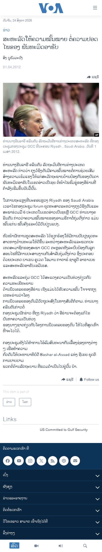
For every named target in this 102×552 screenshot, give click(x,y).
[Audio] (60, 546)
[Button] (93, 77)
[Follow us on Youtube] (19, 460)
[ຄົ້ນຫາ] (85, 546)
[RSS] (52, 460)
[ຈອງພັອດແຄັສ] (75, 460)
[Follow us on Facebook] (7, 460)
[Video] (36, 546)
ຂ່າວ (6, 30)
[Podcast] (64, 460)
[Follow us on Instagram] (30, 460)
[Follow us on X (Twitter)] (41, 460)
